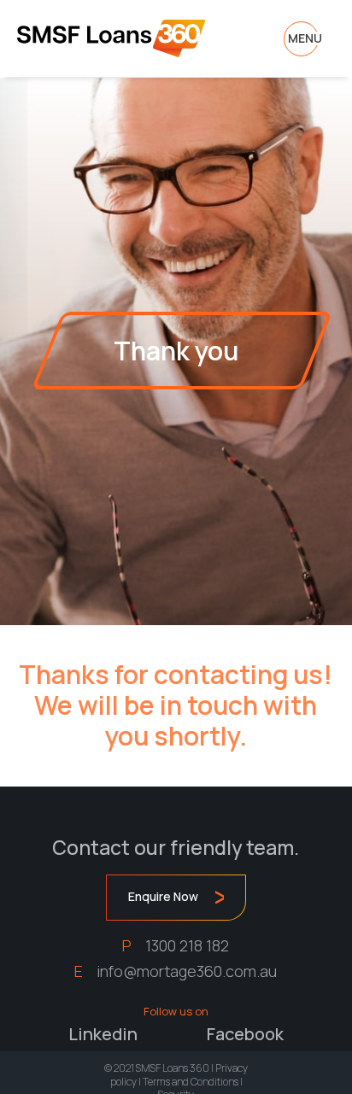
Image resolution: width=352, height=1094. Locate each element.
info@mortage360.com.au (187, 971)
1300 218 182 (187, 945)
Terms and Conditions (190, 1081)
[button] (305, 38)
